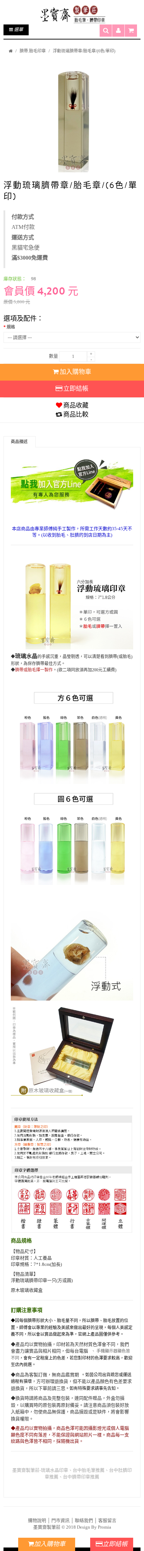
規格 (11, 327)
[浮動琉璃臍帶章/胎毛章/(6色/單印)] (72, 118)
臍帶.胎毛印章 (33, 51)
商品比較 (75, 414)
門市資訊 (60, 1520)
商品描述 (19, 442)
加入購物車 (75, 371)
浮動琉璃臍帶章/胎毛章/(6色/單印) (84, 51)
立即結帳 (75, 388)
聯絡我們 (84, 1520)
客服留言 (107, 1520)
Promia (104, 1527)
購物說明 (37, 1520)
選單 (18, 29)
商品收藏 (75, 405)
